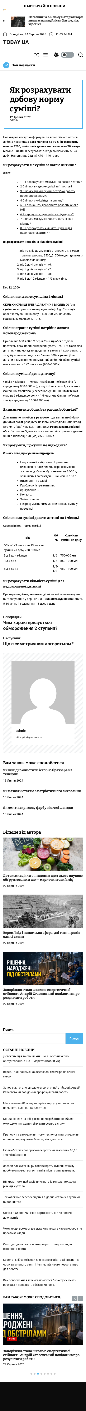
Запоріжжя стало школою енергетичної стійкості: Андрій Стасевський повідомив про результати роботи (41, 994)
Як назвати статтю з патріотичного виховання (42, 791)
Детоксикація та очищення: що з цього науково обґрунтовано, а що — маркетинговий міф (43, 878)
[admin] (43, 692)
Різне (12, 1338)
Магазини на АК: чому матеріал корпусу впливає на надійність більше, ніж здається (38, 20)
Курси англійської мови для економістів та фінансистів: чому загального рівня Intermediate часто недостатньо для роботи (41, 1264)
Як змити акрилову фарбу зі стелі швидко (38, 808)
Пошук (8, 1030)
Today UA (16, 42)
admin (14, 120)
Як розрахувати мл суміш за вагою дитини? (51, 182)
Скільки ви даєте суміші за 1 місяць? (46, 186)
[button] (74, 1298)
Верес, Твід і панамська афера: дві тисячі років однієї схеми (41, 935)
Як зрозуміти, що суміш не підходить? (47, 214)
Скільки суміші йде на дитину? (42, 200)
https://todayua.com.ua (29, 737)
